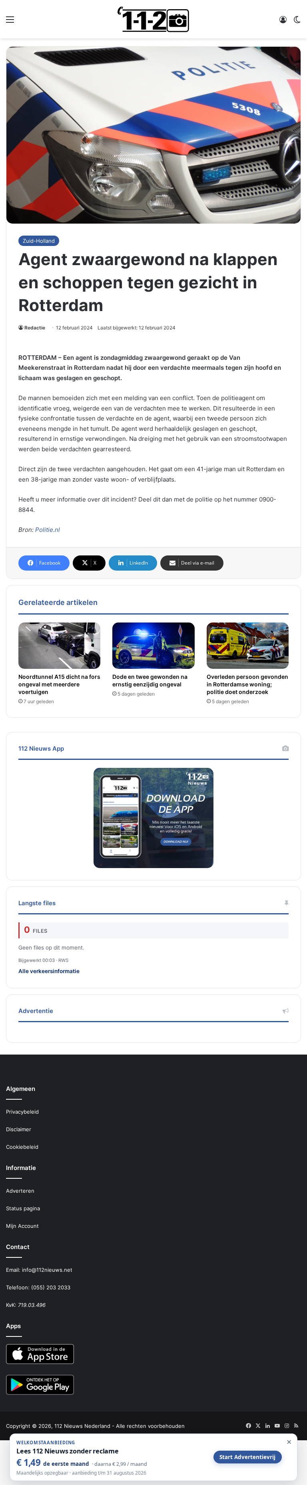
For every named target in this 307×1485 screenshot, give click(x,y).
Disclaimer (18, 1129)
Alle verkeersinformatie (49, 971)
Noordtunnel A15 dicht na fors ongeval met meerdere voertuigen (59, 684)
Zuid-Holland (39, 241)
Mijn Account (22, 1226)
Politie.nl (47, 529)
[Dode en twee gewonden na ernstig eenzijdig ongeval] (153, 646)
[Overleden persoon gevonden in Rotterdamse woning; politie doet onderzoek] (248, 646)
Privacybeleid (22, 1111)
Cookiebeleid (22, 1147)
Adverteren (20, 1191)
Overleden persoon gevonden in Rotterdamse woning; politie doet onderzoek (247, 684)
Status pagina (23, 1208)
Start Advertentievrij (247, 1457)
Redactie (34, 328)
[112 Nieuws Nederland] (153, 19)
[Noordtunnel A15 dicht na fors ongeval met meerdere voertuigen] (59, 646)
